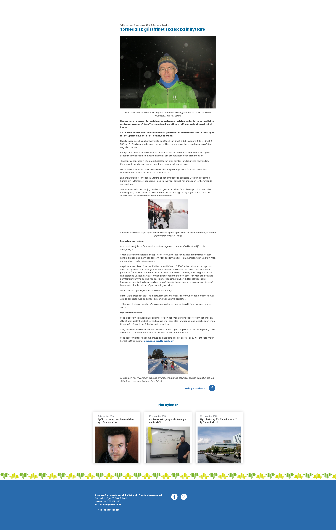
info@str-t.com (112, 504)
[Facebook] (212, 389)
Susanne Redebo (161, 25)
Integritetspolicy (109, 509)
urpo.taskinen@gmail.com (159, 341)
